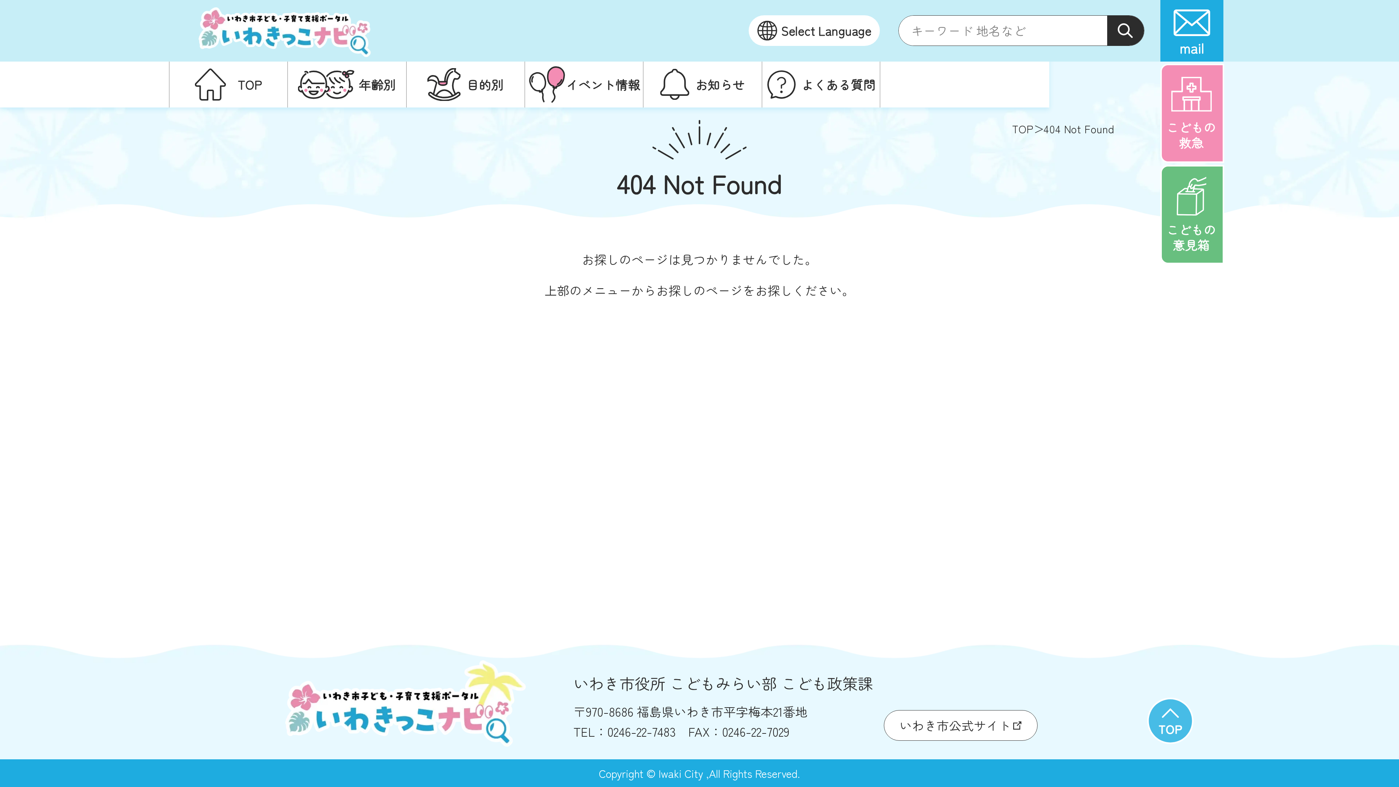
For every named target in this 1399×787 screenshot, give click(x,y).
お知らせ (720, 84)
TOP (250, 84)
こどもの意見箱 (1191, 237)
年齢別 (377, 84)
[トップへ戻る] (1170, 721)
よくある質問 (839, 84)
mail (1192, 48)
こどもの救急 (1191, 134)
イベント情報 (603, 84)
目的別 (485, 84)
